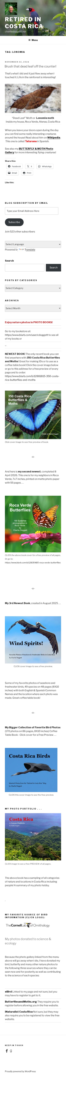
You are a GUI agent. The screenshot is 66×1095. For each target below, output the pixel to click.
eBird (8, 991)
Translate (30, 249)
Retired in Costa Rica (24, 23)
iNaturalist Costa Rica (19, 1011)
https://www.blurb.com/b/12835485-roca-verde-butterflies (33, 562)
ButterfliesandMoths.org (21, 1001)
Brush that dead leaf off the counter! (30, 66)
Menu (35, 40)
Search (9, 260)
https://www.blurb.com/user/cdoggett (26, 335)
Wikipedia (53, 137)
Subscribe (14, 222)
